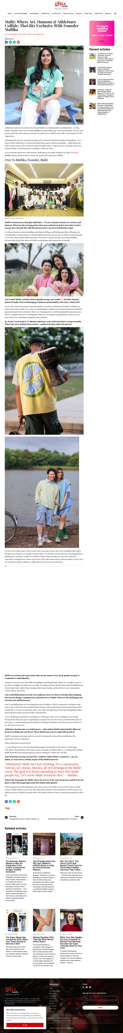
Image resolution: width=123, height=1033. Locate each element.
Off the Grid (56, 13)
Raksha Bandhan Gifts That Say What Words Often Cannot (43, 939)
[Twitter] (90, 987)
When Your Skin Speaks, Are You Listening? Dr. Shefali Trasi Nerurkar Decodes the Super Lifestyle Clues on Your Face (71, 942)
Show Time (88, 13)
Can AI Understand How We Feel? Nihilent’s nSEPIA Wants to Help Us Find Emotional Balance (44, 865)
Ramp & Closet (68, 13)
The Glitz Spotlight (21, 13)
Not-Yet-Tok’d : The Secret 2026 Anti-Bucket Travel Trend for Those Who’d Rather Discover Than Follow (71, 865)
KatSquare (70, 1028)
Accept (25, 1025)
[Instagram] (83, 987)
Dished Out (45, 13)
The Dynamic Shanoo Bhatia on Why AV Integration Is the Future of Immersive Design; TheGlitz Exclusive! (16, 866)
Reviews (79, 13)
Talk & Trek (98, 13)
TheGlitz (74, 153)
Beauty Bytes (34, 13)
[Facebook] (87, 987)
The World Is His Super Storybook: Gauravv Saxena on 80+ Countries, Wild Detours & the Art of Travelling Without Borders (106, 58)
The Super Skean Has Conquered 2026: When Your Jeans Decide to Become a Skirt (17, 940)
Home (10, 13)
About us (108, 13)
